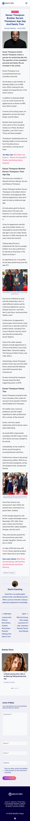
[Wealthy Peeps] (8, 3)
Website (6, 763)
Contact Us (14, 802)
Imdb (18, 260)
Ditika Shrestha (10, 682)
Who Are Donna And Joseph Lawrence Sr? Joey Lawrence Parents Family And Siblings (22, 622)
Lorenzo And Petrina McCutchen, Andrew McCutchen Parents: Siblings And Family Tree (6, 625)
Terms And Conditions (18, 806)
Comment (7, 714)
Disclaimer (21, 805)
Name (6, 743)
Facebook (16, 294)
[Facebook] (15, 818)
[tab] (13, 688)
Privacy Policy (21, 802)
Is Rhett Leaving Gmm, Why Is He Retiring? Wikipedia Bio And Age (15, 676)
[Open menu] (26, 3)
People (5, 551)
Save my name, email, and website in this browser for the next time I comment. (15, 771)
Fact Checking (9, 805)
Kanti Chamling (11, 28)
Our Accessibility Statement (12, 803)
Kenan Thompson (9, 573)
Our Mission (9, 806)
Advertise (22, 803)
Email (6, 753)
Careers (16, 805)
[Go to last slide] (4, 670)
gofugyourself (24, 497)
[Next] (25, 670)
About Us (7, 802)
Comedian (15, 12)
